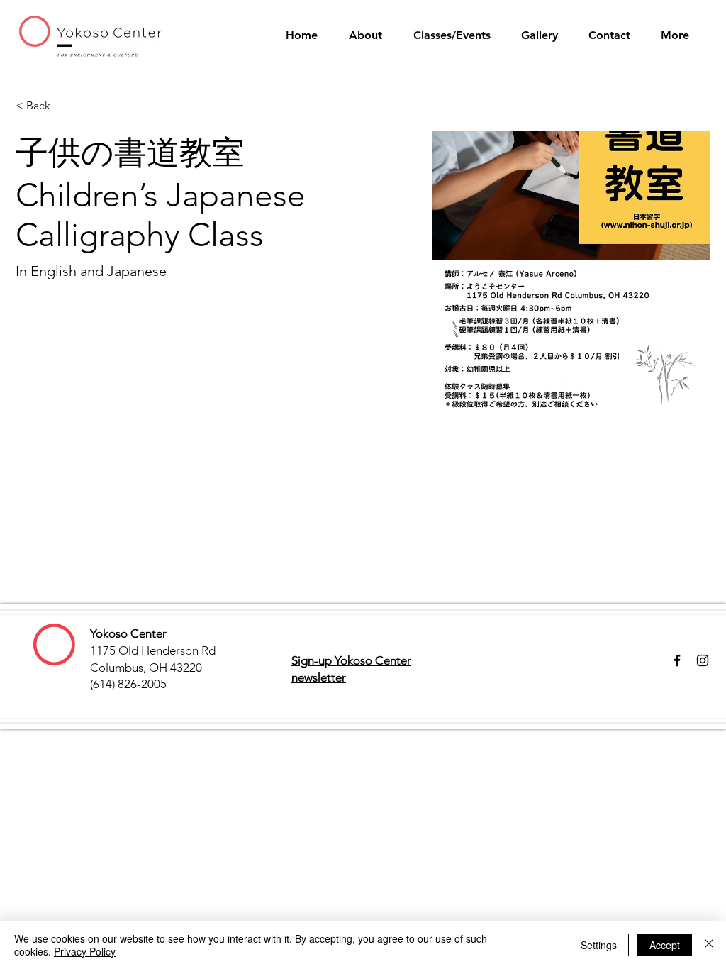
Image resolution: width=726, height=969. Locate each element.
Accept (664, 945)
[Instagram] (702, 660)
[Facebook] (677, 660)
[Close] (708, 945)
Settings (599, 945)
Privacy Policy (85, 951)
